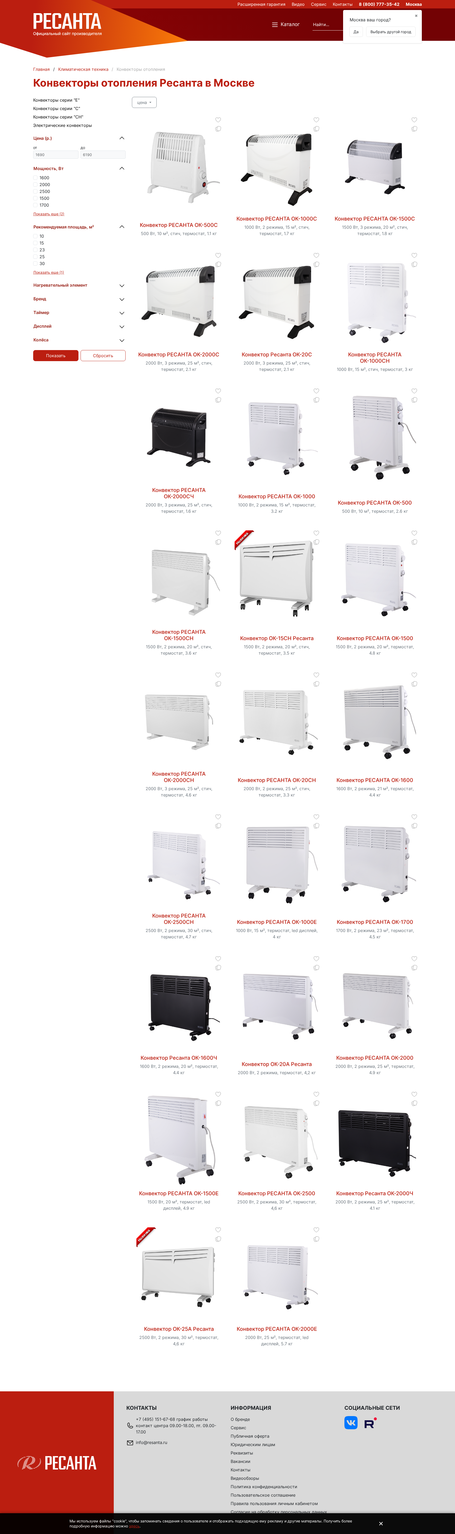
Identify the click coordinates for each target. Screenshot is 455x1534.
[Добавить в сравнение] (218, 128)
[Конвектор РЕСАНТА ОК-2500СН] (179, 863)
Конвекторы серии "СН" (58, 116)
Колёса (40, 339)
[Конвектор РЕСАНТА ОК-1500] (375, 579)
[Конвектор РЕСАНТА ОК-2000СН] (179, 721)
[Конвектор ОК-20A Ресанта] (277, 1005)
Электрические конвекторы (62, 125)
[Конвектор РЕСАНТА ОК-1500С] (375, 166)
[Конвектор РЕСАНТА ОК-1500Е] (179, 1140)
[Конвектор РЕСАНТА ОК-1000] (277, 437)
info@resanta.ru (151, 1442)
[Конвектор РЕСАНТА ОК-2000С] (179, 302)
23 (42, 249)
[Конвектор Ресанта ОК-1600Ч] (179, 1005)
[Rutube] (370, 1422)
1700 (44, 205)
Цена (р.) (42, 138)
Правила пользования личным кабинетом (274, 1503)
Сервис (319, 4)
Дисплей (42, 326)
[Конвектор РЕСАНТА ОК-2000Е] (277, 1276)
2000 (44, 184)
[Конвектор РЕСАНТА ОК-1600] (375, 721)
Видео (298, 4)
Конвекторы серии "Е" (56, 100)
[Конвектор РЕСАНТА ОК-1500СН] (179, 579)
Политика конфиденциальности (264, 1486)
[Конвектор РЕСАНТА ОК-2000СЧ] (179, 437)
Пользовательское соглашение (263, 1495)
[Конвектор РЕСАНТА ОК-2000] (375, 1005)
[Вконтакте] (351, 1422)
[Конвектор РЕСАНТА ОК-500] (375, 437)
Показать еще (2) (48, 214)
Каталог (290, 24)
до (83, 147)
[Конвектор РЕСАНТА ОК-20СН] (277, 721)
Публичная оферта (250, 1436)
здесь (134, 1526)
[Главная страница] (67, 24)
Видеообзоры (245, 1478)
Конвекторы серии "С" (56, 108)
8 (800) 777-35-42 (379, 4)
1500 (44, 198)
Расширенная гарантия (261, 4)
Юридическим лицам (253, 1444)
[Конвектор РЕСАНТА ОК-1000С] (277, 166)
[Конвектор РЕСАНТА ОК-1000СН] (375, 302)
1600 (44, 177)
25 (42, 256)
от (35, 147)
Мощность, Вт (48, 168)
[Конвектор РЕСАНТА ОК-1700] (375, 863)
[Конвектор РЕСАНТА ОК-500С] (179, 166)
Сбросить (103, 355)
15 (41, 243)
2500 (44, 191)
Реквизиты (242, 1453)
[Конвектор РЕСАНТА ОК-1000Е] (277, 863)
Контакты (343, 4)
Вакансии (240, 1461)
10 (41, 236)
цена (142, 102)
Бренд (39, 298)
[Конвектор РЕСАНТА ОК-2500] (277, 1140)
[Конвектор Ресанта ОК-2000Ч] (375, 1140)
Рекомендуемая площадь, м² (63, 227)
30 (42, 263)
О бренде (240, 1419)
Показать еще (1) (48, 272)
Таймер (41, 312)
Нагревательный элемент (60, 285)
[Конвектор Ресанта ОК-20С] (277, 302)
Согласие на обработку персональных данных (279, 1512)
